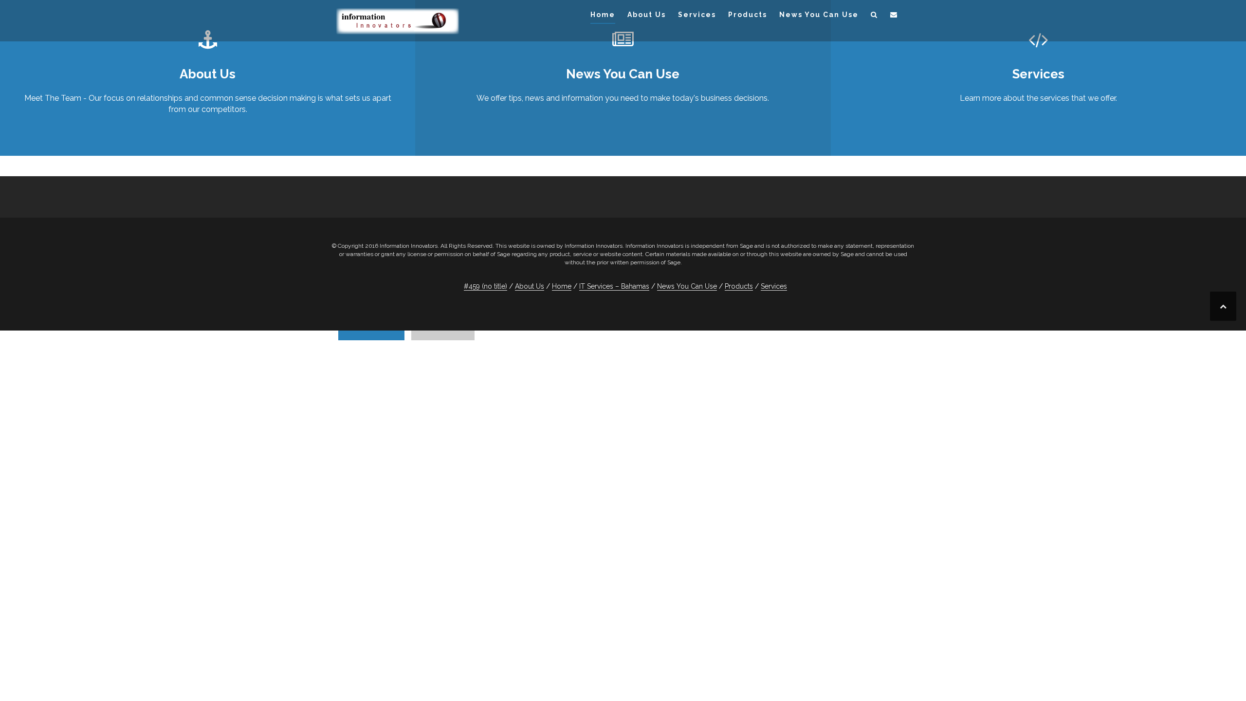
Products (747, 14)
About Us (646, 14)
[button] (874, 16)
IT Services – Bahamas (614, 286)
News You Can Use (819, 14)
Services (697, 14)
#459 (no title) (485, 286)
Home (602, 14)
